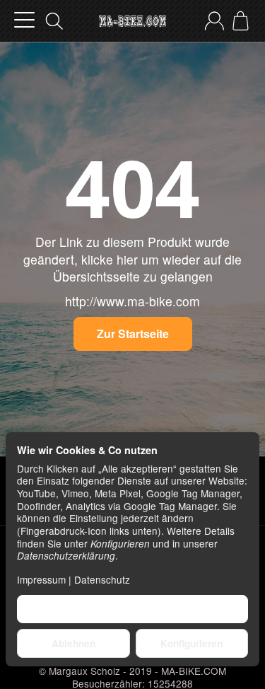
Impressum (41, 579)
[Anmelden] (214, 21)
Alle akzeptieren (132, 608)
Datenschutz (102, 579)
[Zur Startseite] (132, 21)
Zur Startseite (133, 333)
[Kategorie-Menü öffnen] (24, 20)
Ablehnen (73, 643)
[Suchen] (54, 21)
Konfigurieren (191, 643)
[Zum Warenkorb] (240, 21)
